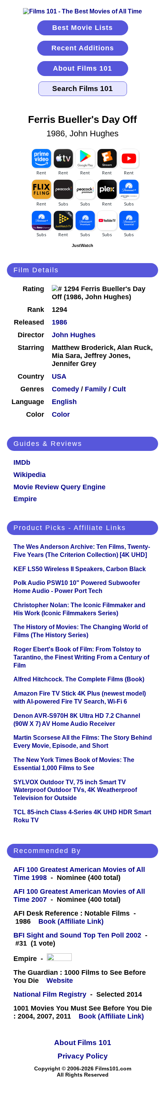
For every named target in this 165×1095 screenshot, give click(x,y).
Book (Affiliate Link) (71, 921)
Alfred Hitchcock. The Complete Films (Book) (78, 679)
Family (96, 389)
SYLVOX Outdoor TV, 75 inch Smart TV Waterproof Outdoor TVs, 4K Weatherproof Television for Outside (75, 790)
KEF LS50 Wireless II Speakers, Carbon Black (79, 569)
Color (61, 414)
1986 (59, 322)
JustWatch (82, 245)
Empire (25, 499)
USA (59, 376)
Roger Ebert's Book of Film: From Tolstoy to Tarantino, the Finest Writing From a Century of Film (81, 657)
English (64, 402)
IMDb (21, 462)
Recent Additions (82, 48)
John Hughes (74, 335)
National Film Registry (49, 994)
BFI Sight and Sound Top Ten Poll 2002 (77, 935)
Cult (119, 389)
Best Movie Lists (82, 27)
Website (59, 980)
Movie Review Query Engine (59, 487)
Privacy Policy (83, 1056)
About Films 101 (82, 68)
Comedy (65, 389)
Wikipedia (29, 475)
